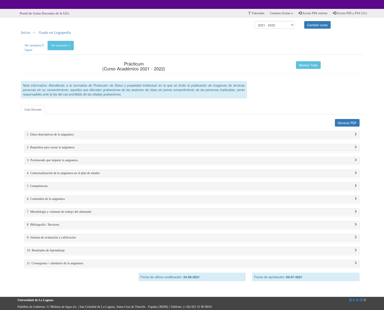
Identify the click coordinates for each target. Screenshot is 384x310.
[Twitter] (357, 300)
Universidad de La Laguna (29, 4)
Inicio (25, 32)
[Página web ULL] (364, 300)
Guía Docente (33, 109)
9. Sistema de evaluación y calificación (51, 237)
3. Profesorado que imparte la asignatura (52, 160)
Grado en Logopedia (55, 32)
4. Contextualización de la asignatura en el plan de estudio (63, 173)
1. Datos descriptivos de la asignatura (50, 134)
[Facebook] (350, 300)
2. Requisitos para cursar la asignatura (50, 147)
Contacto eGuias (280, 13)
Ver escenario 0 (34, 48)
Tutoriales (257, 13)
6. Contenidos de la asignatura (46, 199)
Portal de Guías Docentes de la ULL (45, 13)
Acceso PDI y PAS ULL (352, 13)
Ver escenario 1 (60, 45)
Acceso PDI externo (314, 13)
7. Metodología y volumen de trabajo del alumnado (59, 211)
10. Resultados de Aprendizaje (46, 250)
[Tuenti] (354, 300)
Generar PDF (347, 123)
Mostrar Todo (308, 65)
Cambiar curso (317, 25)
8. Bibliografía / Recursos (43, 224)
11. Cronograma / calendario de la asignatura (55, 263)
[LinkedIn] (361, 300)
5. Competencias (37, 186)
